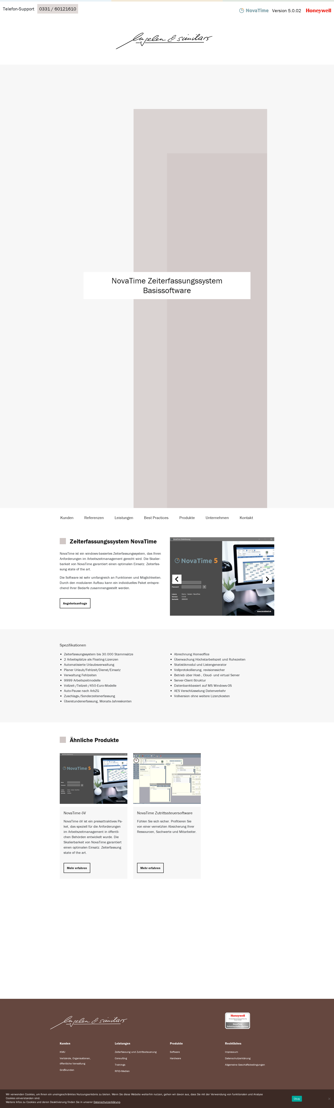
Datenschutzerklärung (237, 1058)
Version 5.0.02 (286, 10)
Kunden (66, 517)
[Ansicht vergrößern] (222, 576)
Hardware (175, 1058)
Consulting (121, 1058)
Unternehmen (217, 517)
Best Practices (156, 517)
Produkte (187, 517)
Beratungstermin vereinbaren (167, 950)
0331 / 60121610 (57, 9)
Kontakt (246, 517)
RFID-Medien (122, 1071)
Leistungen (124, 517)
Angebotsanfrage (75, 603)
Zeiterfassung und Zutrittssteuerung (136, 1052)
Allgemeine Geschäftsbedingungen (245, 1064)
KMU (62, 1052)
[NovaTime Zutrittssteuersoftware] (167, 778)
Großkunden (67, 1070)
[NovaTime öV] (93, 778)
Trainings (120, 1064)
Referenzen (94, 517)
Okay (297, 1098)
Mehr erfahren (77, 868)
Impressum (231, 1052)
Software (175, 1052)
